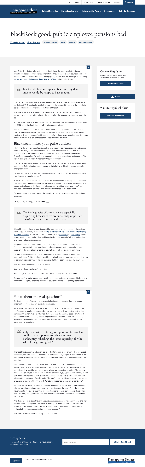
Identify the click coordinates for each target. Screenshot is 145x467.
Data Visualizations (69, 11)
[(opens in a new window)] (69, 2)
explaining (75, 234)
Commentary (109, 11)
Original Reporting (50, 11)
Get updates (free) (115, 83)
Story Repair (89, 2)
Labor (63, 42)
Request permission (115, 116)
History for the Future (91, 11)
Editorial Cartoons (127, 11)
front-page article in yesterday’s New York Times (36, 79)
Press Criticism (104, 2)
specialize (63, 234)
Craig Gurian (33, 42)
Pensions (72, 42)
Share (117, 96)
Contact (117, 2)
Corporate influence (50, 42)
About (77, 2)
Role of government (85, 42)
